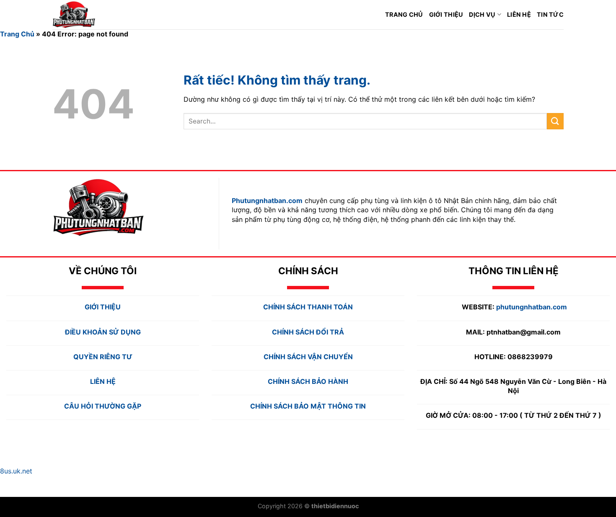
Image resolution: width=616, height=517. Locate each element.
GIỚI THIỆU (446, 14)
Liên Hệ (519, 14)
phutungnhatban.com (531, 307)
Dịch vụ (482, 14)
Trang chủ (404, 14)
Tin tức (550, 14)
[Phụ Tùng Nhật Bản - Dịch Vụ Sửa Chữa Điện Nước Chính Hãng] (88, 14)
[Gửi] (555, 121)
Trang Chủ (17, 34)
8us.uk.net (16, 471)
